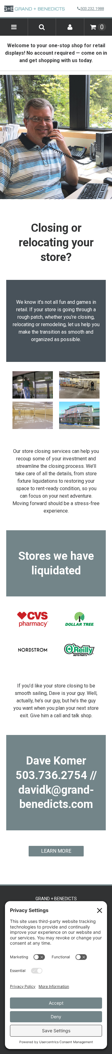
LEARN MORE (56, 851)
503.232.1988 (92, 8)
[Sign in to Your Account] (70, 27)
